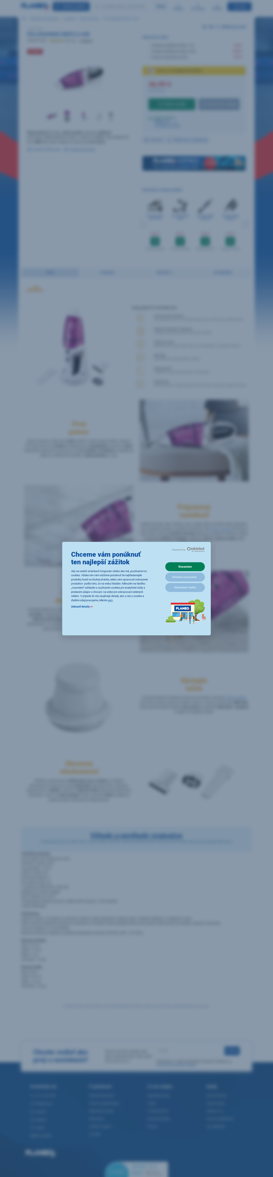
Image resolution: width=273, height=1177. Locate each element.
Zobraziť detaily (82, 606)
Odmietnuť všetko (185, 587)
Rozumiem (185, 566)
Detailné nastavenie (184, 577)
